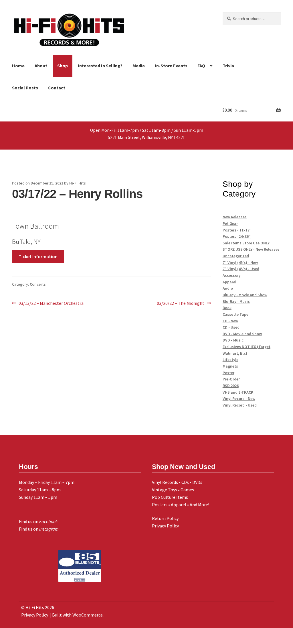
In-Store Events (171, 65)
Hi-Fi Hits (77, 183)
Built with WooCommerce (77, 615)
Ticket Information (38, 256)
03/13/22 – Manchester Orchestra (51, 303)
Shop (62, 65)
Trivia (228, 65)
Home (18, 65)
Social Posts (25, 88)
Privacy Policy (165, 526)
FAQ (201, 65)
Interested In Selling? (100, 65)
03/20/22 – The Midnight (180, 303)
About (41, 65)
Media (138, 65)
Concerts (38, 284)
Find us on (38, 521)
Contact (56, 88)
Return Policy (165, 518)
